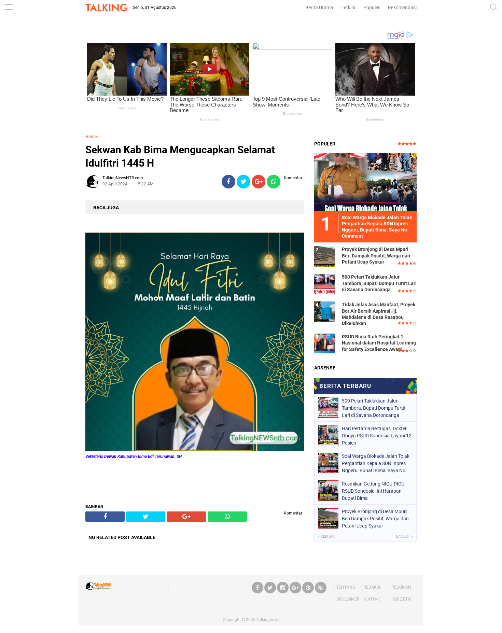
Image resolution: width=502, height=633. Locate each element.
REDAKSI (372, 587)
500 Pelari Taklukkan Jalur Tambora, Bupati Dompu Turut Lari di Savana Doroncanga (379, 283)
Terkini (348, 7)
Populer (371, 7)
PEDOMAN (401, 587)
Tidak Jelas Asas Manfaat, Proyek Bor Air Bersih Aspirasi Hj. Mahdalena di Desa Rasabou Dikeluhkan (378, 314)
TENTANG (345, 587)
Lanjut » (404, 536)
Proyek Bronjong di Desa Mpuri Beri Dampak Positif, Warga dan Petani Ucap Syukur (376, 255)
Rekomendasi (402, 7)
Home (91, 136)
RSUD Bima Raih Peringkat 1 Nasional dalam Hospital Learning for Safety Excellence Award (379, 343)
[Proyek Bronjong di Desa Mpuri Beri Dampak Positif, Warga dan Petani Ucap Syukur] (324, 256)
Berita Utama (319, 7)
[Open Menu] (8, 7)
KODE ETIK (401, 599)
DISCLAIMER (347, 599)
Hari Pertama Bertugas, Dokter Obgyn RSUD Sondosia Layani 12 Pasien (377, 436)
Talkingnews (267, 619)
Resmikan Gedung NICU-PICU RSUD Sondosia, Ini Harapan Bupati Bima (373, 491)
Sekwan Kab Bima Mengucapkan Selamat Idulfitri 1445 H (180, 156)
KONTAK (372, 599)
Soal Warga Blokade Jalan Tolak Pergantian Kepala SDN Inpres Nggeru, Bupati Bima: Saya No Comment (375, 463)
